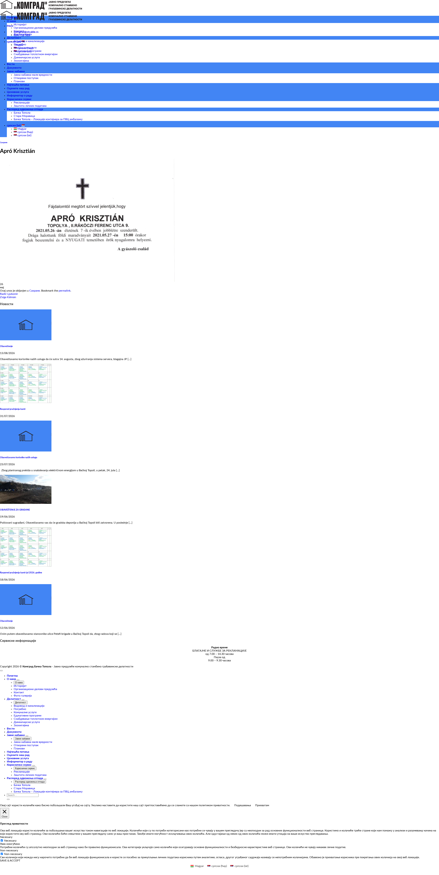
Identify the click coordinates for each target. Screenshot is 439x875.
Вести (11, 64)
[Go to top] (1, 670)
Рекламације (22, 102)
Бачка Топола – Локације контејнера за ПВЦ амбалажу (48, 119)
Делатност (14, 37)
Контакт (19, 31)
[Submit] (8, 799)
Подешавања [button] (242, 805)
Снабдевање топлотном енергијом (35, 54)
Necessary (10, 840)
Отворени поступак (26, 78)
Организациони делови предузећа (35, 27)
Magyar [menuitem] (22, 129)
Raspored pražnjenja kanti (12, 409)
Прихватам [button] (262, 805)
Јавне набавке (16, 71)
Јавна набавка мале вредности (33, 74)
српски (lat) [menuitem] (24, 135)
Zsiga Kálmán (8, 297)
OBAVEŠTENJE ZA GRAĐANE (15, 510)
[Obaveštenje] (25, 339)
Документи (14, 67)
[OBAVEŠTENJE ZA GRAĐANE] (25, 503)
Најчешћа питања (18, 84)
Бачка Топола (22, 112)
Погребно (20, 44)
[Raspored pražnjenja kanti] (25, 402)
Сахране (3, 142)
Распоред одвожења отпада (25, 109)
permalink (64, 290)
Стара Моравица (24, 116)
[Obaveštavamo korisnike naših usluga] (25, 450)
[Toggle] (18, 679)
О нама (11, 21)
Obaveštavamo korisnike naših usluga (18, 457)
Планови (19, 81)
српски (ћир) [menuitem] (25, 132)
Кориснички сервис (19, 99)
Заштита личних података (30, 106)
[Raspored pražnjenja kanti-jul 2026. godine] (25, 565)
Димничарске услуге (27, 57)
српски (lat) (14, 125)
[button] (10, 26)
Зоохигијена (21, 60)
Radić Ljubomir (9, 294)
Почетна (12, 17)
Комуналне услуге (25, 47)
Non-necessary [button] (9, 850)
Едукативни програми (27, 51)
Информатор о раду (19, 95)
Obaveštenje (6, 346)
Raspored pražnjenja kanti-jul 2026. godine (21, 572)
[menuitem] (197, 866)
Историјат (20, 24)
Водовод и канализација (29, 41)
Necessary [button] (6, 837)
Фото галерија (23, 34)
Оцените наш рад (18, 88)
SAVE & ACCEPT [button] (10, 860)
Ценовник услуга (18, 92)
